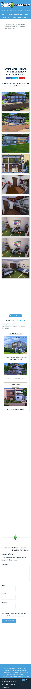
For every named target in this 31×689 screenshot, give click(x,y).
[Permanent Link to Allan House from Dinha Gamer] (15, 405)
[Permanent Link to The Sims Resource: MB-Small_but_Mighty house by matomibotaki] (15, 353)
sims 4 (24, 326)
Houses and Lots (11, 324)
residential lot (18, 326)
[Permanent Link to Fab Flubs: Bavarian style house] (15, 375)
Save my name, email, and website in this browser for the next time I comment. (14, 615)
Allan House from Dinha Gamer (15, 409)
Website (4, 602)
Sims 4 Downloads (15, 5)
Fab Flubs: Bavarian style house (15, 378)
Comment (5, 564)
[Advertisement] (15, 48)
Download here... (15, 316)
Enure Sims (21, 320)
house (12, 326)
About (27, 679)
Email (4, 594)
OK (23, 679)
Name (4, 585)
